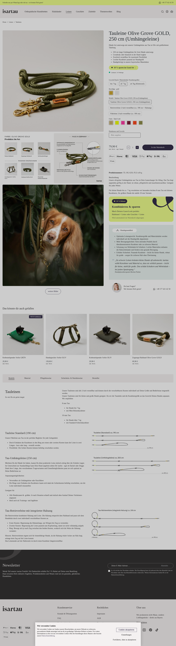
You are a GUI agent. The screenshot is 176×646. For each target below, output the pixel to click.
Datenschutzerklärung (48, 636)
